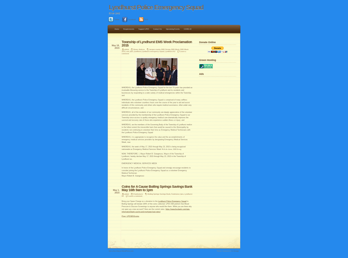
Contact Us (157, 29)
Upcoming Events (173, 29)
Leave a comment (135, 196)
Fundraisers (138, 194)
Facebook (132, 20)
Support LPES (143, 29)
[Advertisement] (207, 86)
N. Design (235, 251)
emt (127, 51)
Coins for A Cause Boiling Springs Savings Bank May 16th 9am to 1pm (157, 188)
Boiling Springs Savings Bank (159, 194)
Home (117, 29)
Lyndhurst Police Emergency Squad (156, 7)
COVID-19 (187, 29)
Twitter (116, 20)
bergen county (154, 49)
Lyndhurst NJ (170, 51)
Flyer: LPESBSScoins (130, 216)
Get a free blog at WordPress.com (121, 251)
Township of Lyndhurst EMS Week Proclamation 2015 (157, 43)
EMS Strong (165, 49)
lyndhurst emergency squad (153, 51)
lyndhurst (138, 51)
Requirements (128, 29)
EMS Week (175, 49)
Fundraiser (175, 194)
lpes (131, 51)
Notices (142, 49)
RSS (146, 20)
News (136, 49)
